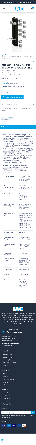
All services (6, 393)
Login (4, 83)
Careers (5, 382)
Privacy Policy (7, 401)
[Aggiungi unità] (11, 92)
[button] (33, 412)
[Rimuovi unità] (3, 92)
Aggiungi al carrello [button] (13, 97)
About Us (6, 395)
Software (5, 365)
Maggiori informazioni (9, 105)
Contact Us (6, 398)
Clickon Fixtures (8, 357)
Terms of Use (7, 404)
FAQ (4, 385)
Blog (4, 373)
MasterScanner (7, 354)
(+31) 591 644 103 (14, 332)
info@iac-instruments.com (12, 343)
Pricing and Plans (8, 379)
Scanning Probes (8, 360)
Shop (6, 55)
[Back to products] (31, 62)
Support (5, 376)
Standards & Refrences (10, 363)
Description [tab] (7, 127)
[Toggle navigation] (4, 9)
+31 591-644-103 (9, 346)
